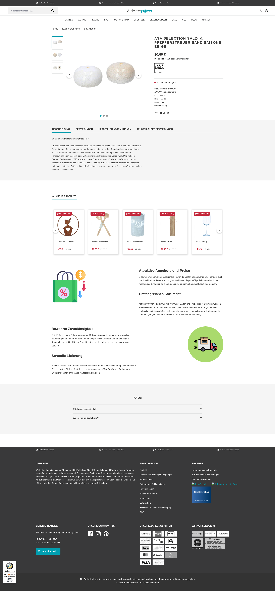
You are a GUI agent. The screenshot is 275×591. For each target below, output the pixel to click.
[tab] (61, 129)
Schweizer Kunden (148, 493)
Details (209, 235)
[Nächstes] (138, 75)
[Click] (139, 11)
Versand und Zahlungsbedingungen (156, 474)
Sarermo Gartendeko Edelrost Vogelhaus (68, 242)
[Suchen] (53, 10)
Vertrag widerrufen (49, 551)
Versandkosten (130, 579)
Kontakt (143, 470)
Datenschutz (145, 503)
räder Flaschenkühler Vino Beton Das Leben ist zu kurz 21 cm (136, 242)
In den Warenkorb (71, 235)
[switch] (9, 580)
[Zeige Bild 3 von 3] (107, 116)
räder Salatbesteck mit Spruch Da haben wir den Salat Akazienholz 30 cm (103, 242)
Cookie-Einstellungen (201, 479)
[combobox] (28, 10)
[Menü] (14, 562)
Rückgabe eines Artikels (87, 409)
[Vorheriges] (69, 75)
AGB (142, 512)
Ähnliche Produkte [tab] (64, 196)
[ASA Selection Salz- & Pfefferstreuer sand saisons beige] (104, 75)
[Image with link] (94, 286)
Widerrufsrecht (146, 479)
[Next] (219, 230)
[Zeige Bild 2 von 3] (104, 116)
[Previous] (55, 230)
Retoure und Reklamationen (152, 484)
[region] (97, 75)
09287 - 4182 (46, 539)
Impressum (145, 498)
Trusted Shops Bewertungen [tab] (155, 129)
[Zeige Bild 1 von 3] (101, 116)
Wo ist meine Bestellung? (88, 418)
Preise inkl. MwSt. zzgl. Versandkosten (171, 58)
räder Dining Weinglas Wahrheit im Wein (205, 242)
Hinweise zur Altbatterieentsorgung (155, 507)
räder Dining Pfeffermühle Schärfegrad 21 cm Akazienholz (172, 242)
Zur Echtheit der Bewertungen (205, 474)
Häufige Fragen (147, 489)
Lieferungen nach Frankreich (205, 470)
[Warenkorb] (266, 11)
